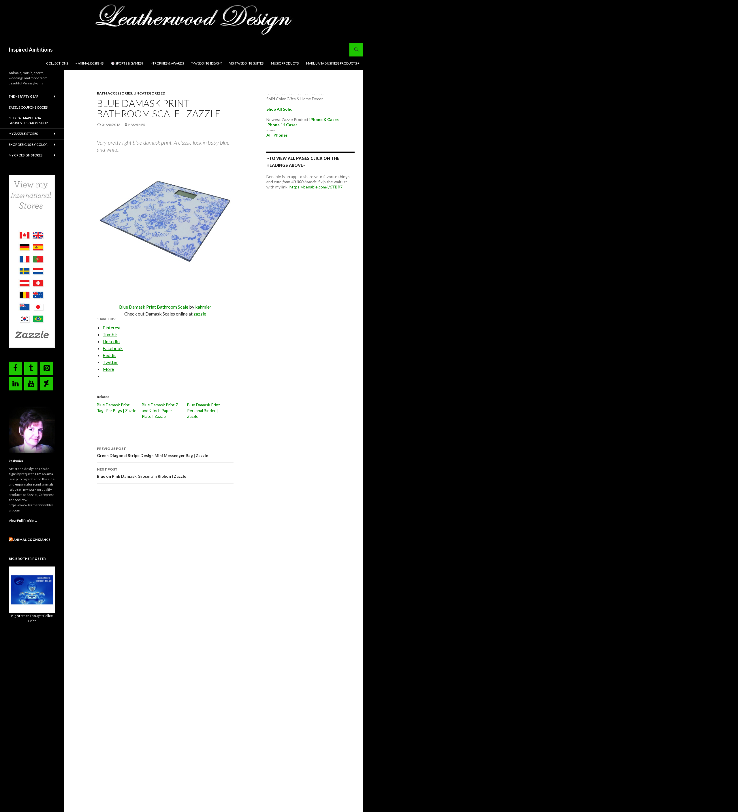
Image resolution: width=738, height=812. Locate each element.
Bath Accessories (114, 93)
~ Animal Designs (89, 63)
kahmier (203, 306)
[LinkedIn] (15, 383)
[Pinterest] (46, 368)
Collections (57, 63)
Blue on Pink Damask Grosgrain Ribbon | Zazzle (141, 473)
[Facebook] (15, 368)
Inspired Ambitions (31, 49)
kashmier (136, 124)
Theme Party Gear (23, 96)
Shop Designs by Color (28, 144)
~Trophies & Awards (167, 63)
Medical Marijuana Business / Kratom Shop (28, 120)
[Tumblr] (30, 368)
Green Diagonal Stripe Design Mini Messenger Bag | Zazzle (152, 452)
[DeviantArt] (46, 383)
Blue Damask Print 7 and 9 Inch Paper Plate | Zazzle (160, 410)
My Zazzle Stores (23, 133)
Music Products (285, 63)
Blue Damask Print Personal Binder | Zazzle (203, 410)
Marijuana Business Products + (332, 63)
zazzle (199, 313)
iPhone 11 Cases (282, 124)
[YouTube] (30, 383)
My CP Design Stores (25, 155)
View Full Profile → (23, 520)
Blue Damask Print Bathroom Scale (153, 306)
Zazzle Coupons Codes (28, 107)
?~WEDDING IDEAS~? (206, 63)
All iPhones (277, 135)
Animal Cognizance (31, 539)
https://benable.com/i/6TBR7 (315, 186)
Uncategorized (149, 93)
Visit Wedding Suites (246, 63)
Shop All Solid (279, 109)
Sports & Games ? (129, 63)
